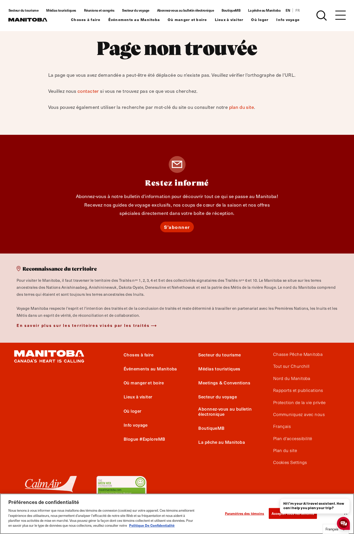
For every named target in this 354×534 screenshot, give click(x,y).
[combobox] (336, 529)
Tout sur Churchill (291, 366)
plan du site (241, 106)
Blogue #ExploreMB (144, 438)
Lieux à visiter (229, 19)
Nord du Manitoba (291, 378)
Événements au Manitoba (134, 19)
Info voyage (288, 19)
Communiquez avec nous (299, 414)
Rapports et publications (298, 390)
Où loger (259, 19)
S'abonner (177, 227)
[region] (177, 514)
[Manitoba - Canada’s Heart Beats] (27, 19)
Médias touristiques (61, 10)
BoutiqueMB (231, 10)
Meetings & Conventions (224, 382)
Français (282, 426)
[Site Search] (321, 15)
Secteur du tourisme (24, 10)
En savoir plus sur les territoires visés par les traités (83, 325)
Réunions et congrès (99, 10)
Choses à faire (86, 19)
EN (288, 10)
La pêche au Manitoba (264, 10)
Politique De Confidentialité (152, 525)
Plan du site (285, 450)
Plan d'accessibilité (292, 438)
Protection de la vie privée (299, 402)
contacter (88, 90)
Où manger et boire (187, 19)
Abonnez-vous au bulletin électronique (185, 10)
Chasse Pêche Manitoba (298, 354)
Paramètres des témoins (244, 513)
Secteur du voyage (135, 10)
